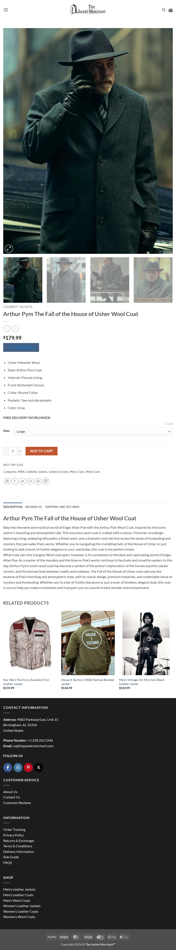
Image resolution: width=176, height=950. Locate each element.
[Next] (164, 141)
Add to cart (41, 451)
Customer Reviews (17, 803)
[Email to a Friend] (30, 481)
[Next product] (7, 328)
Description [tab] (12, 507)
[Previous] (12, 141)
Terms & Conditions (17, 846)
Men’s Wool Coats (16, 900)
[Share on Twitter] (22, 481)
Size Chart (25, 347)
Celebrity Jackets (17, 307)
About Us (10, 792)
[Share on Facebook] (14, 481)
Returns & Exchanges (18, 841)
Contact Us (11, 797)
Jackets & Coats (58, 471)
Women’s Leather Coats (20, 911)
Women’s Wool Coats (19, 917)
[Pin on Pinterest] (38, 481)
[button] (5, 10)
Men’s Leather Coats (18, 895)
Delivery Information (18, 851)
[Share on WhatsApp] (7, 481)
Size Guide (11, 857)
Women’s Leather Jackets (22, 906)
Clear (169, 423)
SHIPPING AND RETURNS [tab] (62, 507)
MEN (21, 471)
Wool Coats (93, 471)
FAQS (7, 862)
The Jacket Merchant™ (100, 944)
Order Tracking (14, 829)
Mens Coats (77, 471)
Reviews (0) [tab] (33, 507)
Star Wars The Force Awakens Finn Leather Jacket (26, 682)
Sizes (6, 430)
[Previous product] (15, 328)
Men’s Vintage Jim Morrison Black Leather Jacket (141, 682)
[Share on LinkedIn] (45, 481)
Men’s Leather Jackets (19, 889)
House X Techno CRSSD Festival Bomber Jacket (88, 682)
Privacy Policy (13, 835)
